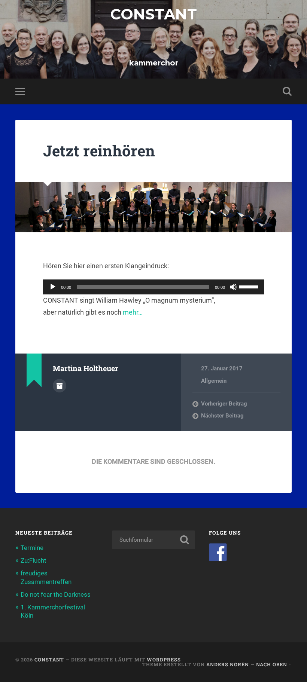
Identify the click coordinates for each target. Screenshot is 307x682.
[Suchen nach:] (153, 539)
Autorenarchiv (59, 385)
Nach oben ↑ (274, 664)
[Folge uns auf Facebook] (218, 552)
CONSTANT (153, 14)
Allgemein (214, 380)
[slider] (249, 286)
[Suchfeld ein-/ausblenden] (287, 91)
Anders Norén (227, 664)
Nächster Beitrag (222, 415)
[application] (153, 286)
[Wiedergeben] (53, 287)
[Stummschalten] (233, 287)
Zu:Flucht (33, 560)
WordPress (164, 660)
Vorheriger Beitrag (224, 403)
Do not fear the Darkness (56, 594)
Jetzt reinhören (99, 150)
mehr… (133, 312)
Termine (32, 547)
